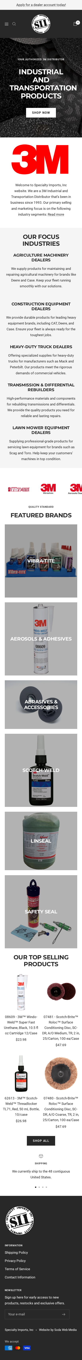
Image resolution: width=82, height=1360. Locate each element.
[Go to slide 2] (39, 1187)
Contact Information (20, 1277)
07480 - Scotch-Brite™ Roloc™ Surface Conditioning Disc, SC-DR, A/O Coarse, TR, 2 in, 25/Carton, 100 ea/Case (61, 1109)
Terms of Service (17, 1269)
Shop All (41, 1141)
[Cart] (75, 24)
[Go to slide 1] (35, 1187)
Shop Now (41, 113)
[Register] (63, 1314)
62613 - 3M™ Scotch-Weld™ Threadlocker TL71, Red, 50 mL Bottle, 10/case (21, 1106)
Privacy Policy (15, 1261)
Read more (56, 214)
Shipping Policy (16, 1253)
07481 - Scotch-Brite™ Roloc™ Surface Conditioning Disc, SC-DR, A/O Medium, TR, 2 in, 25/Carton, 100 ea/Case (61, 1028)
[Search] (14, 24)
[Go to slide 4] (46, 1187)
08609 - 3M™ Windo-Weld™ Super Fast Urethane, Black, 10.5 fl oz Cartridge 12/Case (21, 1025)
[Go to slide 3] (42, 1187)
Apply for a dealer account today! (41, 5)
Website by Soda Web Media (58, 1330)
